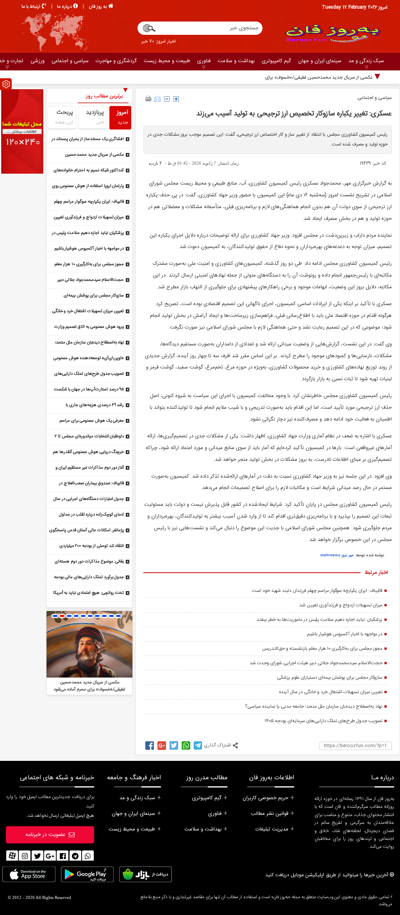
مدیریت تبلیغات (271, 829)
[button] (55, 616)
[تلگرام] (75, 856)
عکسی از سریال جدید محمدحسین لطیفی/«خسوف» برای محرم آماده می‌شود (88, 155)
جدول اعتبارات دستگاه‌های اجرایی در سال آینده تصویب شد (89, 500)
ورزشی (37, 61)
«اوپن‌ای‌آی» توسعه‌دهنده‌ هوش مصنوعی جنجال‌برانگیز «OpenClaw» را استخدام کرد (86, 359)
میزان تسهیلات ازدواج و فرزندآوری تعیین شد (340, 605)
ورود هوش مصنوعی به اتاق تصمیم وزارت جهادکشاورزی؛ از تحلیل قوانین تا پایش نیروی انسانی (89, 328)
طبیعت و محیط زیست (167, 61)
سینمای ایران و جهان (319, 61)
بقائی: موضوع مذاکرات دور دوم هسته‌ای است (89, 562)
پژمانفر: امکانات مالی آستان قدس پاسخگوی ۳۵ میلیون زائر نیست (86, 531)
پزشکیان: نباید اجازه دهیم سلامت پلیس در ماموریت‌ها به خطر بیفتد (319, 620)
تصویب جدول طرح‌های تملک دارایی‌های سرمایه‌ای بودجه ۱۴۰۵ (323, 721)
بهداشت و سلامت (236, 61)
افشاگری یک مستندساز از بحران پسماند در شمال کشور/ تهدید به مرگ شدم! (88, 140)
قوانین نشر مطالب (269, 813)
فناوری (204, 61)
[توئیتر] (37, 856)
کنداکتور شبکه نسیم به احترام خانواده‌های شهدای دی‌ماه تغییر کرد (89, 171)
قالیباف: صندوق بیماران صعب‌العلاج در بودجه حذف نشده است (91, 484)
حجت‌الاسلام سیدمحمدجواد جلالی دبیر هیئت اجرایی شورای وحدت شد (316, 663)
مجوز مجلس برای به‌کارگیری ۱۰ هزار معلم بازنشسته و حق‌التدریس (322, 649)
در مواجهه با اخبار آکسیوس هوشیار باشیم (344, 634)
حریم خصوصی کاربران (265, 798)
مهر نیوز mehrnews (337, 555)
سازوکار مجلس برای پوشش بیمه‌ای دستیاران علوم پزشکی (329, 677)
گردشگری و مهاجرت (116, 61)
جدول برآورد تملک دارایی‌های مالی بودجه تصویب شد (89, 578)
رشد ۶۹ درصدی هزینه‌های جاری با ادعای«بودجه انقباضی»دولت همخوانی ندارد (87, 406)
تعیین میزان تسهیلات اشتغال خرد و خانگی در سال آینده (330, 692)
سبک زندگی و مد (366, 61)
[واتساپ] (88, 856)
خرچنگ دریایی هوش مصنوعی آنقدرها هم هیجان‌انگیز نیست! (88, 453)
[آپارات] (12, 856)
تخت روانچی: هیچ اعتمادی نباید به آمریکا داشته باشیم (88, 594)
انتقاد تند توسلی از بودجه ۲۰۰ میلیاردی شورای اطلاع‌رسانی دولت (91, 547)
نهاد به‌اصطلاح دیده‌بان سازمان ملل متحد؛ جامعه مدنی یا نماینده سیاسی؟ (313, 706)
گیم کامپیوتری (276, 61)
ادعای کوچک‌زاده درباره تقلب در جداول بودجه (91, 515)
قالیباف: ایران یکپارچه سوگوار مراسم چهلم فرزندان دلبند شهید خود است (317, 591)
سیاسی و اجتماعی (70, 61)
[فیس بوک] (62, 856)
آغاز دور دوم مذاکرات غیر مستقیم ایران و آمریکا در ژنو (89, 468)
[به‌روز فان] (333, 33)
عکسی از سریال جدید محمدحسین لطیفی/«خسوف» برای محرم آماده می (304, 77)
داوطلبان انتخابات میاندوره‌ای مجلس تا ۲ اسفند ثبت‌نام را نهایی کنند (89, 437)
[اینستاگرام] (24, 856)
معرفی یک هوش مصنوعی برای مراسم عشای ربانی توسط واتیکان (91, 421)
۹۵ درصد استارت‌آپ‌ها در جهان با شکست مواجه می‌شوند (89, 390)
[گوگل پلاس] (50, 856)
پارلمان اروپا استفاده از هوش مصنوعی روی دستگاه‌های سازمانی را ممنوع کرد (88, 187)
